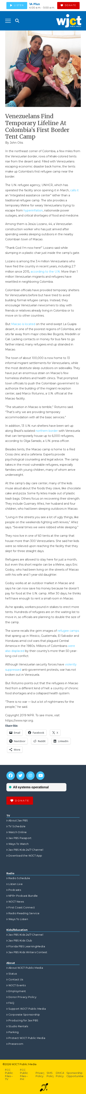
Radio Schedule (19, 878)
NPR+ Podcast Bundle (23, 895)
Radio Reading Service (23, 913)
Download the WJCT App (25, 855)
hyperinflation (33, 210)
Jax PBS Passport (20, 838)
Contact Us (15, 979)
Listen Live (15, 884)
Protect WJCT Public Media (26, 1038)
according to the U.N (45, 271)
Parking (13, 1032)
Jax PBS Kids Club (20, 940)
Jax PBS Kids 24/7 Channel (25, 849)
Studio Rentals (18, 1026)
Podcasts (14, 889)
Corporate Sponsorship (24, 1014)
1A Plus (34, 4)
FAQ (11, 1002)
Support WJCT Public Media (27, 1008)
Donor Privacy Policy (22, 997)
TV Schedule (16, 826)
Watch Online (17, 832)
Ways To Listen (18, 919)
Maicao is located (23, 324)
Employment (17, 991)
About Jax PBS (18, 820)
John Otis (16, 142)
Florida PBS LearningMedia (26, 946)
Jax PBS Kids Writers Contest (27, 952)
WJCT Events (17, 985)
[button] (8, 21)
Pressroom (15, 1043)
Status (12, 973)
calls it (74, 190)
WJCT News (16, 901)
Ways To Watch (18, 843)
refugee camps (68, 631)
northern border (47, 431)
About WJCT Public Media (25, 967)
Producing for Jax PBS (23, 1020)
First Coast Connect (21, 907)
